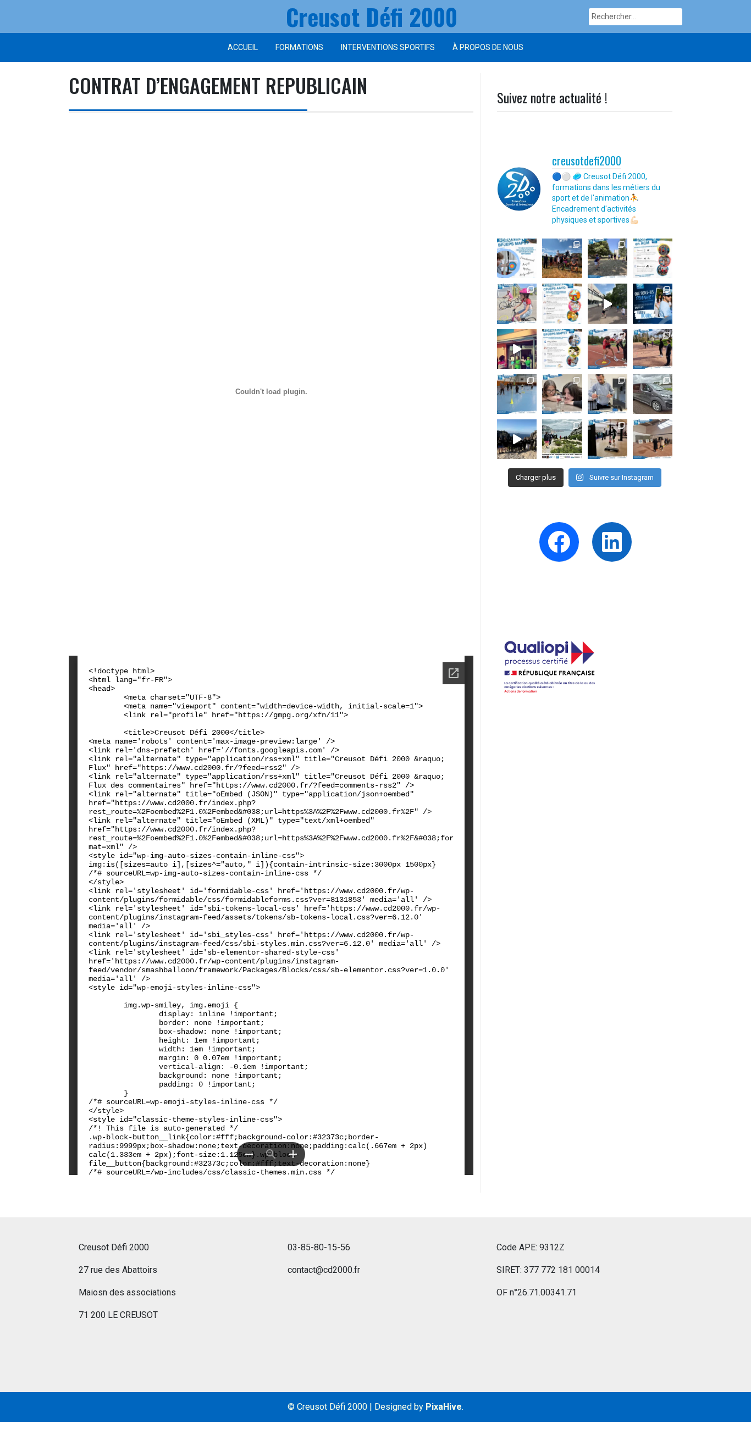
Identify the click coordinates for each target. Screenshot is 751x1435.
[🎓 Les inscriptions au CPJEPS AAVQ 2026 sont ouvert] (562, 303)
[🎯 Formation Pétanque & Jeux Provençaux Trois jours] (652, 349)
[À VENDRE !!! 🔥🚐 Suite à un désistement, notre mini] (652, 394)
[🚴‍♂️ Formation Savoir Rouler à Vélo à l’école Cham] (517, 303)
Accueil (243, 47)
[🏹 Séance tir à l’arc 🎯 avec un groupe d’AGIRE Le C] (652, 439)
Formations (299, 47)
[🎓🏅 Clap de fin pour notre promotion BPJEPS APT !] (562, 258)
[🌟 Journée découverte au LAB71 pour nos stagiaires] (562, 394)
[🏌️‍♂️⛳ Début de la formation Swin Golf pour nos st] (607, 258)
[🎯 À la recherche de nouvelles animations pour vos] (652, 258)
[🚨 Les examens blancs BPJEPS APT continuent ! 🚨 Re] (607, 349)
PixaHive (444, 1406)
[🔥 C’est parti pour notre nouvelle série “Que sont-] (652, 303)
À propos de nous (487, 47)
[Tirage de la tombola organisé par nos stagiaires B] (517, 439)
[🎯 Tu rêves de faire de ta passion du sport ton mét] (517, 258)
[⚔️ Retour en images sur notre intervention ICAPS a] (607, 303)
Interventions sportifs (388, 47)
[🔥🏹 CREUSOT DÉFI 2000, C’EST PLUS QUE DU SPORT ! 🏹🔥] (607, 394)
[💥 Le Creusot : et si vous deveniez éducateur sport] (562, 349)
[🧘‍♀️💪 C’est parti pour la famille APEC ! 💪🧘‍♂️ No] (607, 439)
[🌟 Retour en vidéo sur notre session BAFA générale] (517, 349)
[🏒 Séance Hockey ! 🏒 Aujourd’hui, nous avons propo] (517, 394)
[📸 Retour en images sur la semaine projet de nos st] (562, 439)
